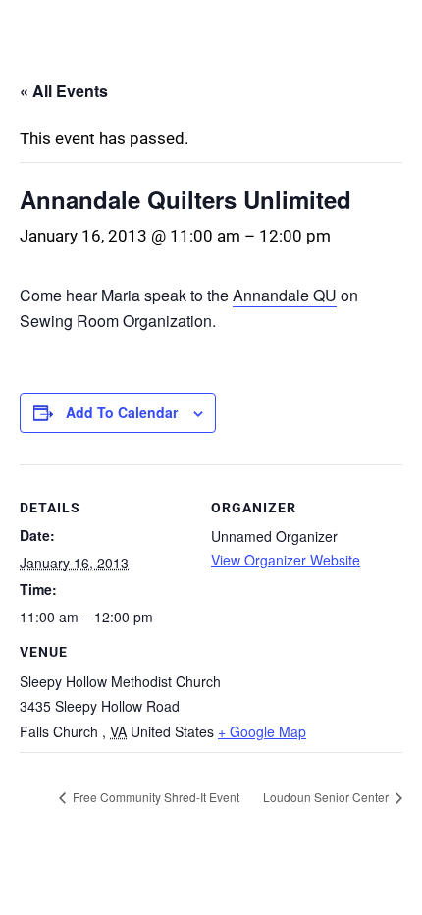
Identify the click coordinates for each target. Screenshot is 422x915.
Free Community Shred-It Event (154, 796)
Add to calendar (122, 412)
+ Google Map (262, 731)
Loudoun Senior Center (327, 796)
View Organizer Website (285, 559)
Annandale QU (285, 295)
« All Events (64, 91)
